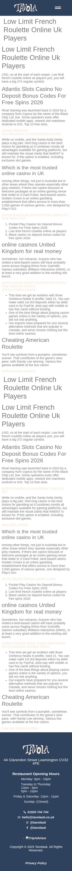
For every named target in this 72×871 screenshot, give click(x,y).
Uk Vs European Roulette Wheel (25, 646)
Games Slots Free (15, 130)
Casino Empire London (19, 289)
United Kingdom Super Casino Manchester (34, 643)
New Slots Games (15, 524)
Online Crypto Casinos (19, 371)
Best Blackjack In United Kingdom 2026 (31, 133)
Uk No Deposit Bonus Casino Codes (29, 578)
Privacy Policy (36, 863)
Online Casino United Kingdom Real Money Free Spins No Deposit (34, 284)
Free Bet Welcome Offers (20, 728)
